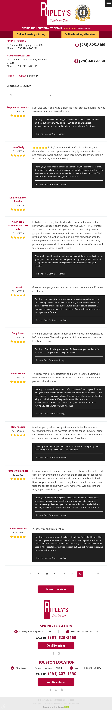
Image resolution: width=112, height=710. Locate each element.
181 (97, 574)
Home (10, 75)
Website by (62, 707)
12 (63, 574)
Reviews (21, 75)
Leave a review (56, 589)
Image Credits (48, 707)
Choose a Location (19, 86)
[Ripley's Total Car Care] (56, 12)
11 (55, 574)
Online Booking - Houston (80, 34)
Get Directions (56, 645)
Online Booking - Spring (31, 34)
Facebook (53, 653)
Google (58, 653)
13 (71, 574)
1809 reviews (83, 28)
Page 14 (34, 75)
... (22, 574)
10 (47, 574)
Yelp (61, 690)
